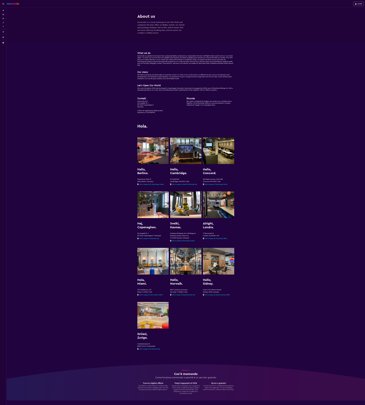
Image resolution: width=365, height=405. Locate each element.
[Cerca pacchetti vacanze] (3, 22)
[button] (3, 4)
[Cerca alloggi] (3, 14)
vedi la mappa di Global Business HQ (183, 295)
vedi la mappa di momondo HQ (149, 238)
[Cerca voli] (3, 10)
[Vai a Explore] (3, 32)
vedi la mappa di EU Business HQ (149, 349)
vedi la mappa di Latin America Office (151, 295)
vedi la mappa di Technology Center (215, 184)
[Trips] (3, 37)
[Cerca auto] (3, 18)
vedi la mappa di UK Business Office (215, 238)
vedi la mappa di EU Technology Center (151, 184)
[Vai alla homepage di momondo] (13, 4)
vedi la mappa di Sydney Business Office (217, 295)
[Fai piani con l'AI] (3, 26)
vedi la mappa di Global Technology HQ (184, 184)
